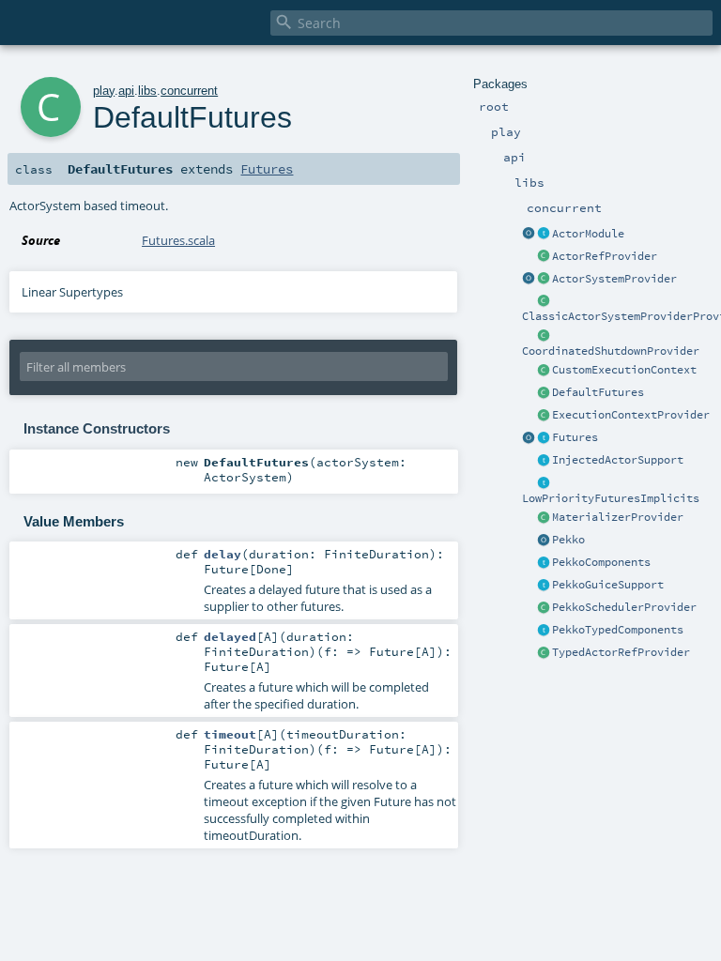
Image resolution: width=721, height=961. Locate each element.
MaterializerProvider (617, 517)
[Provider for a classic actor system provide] (543, 301)
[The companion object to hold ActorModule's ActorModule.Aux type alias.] (528, 234)
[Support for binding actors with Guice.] (543, 585)
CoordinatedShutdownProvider (610, 351)
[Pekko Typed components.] (543, 630)
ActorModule (588, 233)
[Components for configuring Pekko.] (543, 563)
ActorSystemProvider (614, 278)
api (126, 91)
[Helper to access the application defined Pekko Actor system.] (543, 540)
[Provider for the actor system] (543, 279)
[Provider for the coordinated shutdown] (543, 335)
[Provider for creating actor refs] (543, 257)
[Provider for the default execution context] (543, 415)
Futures (575, 437)
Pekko (568, 539)
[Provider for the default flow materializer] (543, 518)
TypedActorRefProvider (621, 652)
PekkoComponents (601, 562)
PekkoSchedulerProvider (624, 607)
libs (147, 91)
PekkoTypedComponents (617, 629)
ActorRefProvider (604, 256)
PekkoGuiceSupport (608, 584)
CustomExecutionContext (624, 369)
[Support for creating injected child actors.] (543, 460)
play (104, 91)
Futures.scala (178, 240)
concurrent (189, 91)
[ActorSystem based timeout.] (543, 393)
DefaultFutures (598, 392)
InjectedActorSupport (617, 459)
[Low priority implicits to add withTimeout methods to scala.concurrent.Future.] (543, 483)
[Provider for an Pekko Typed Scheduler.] (543, 608)
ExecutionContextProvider (631, 414)
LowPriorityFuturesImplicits (610, 498)
